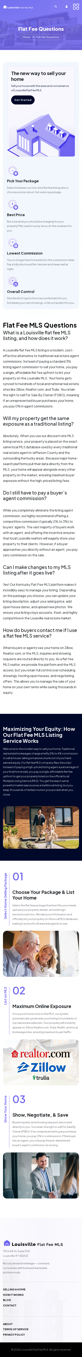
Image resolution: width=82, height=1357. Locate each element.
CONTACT (10, 1305)
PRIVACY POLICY (14, 1334)
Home (26, 37)
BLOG (7, 1300)
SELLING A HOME (14, 1289)
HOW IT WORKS (13, 1294)
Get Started (22, 99)
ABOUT (8, 1324)
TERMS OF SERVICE (15, 1329)
